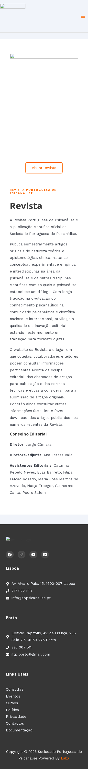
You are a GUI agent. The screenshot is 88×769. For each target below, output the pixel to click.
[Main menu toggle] (83, 16)
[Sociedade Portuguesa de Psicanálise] (12, 16)
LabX (65, 758)
